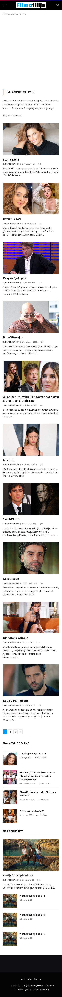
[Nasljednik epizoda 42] (10, 920)
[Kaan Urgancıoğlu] (31, 680)
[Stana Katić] (31, 139)
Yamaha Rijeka (23, 989)
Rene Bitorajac (13, 337)
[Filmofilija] (31, 4)
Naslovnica (15, 985)
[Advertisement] (31, 51)
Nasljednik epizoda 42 (32, 914)
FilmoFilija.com (34, 979)
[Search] (57, 5)
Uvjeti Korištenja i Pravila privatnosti (39, 985)
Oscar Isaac (11, 578)
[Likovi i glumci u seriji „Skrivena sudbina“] (10, 797)
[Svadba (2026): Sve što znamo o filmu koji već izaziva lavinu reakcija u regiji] (10, 777)
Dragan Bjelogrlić (15, 278)
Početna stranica (10, 14)
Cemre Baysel (12, 219)
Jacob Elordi (11, 519)
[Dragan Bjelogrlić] (31, 258)
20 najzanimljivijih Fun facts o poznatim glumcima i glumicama (31, 398)
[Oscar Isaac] (31, 558)
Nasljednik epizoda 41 (32, 933)
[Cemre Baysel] (31, 198)
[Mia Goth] (31, 439)
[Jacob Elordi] (31, 499)
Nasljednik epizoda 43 (32, 895)
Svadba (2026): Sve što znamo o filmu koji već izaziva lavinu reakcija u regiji (37, 776)
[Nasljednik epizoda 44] (31, 855)
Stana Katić (11, 159)
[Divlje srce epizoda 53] (10, 816)
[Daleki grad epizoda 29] (10, 758)
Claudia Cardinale (15, 638)
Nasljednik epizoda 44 (18, 875)
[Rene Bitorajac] (31, 317)
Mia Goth (9, 460)
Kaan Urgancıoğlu (15, 700)
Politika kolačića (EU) (40, 989)
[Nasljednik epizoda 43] (10, 901)
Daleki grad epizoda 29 (33, 753)
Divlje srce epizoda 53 (32, 810)
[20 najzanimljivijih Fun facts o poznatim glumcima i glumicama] (31, 376)
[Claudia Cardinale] (31, 617)
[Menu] (5, 5)
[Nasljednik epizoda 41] (10, 939)
